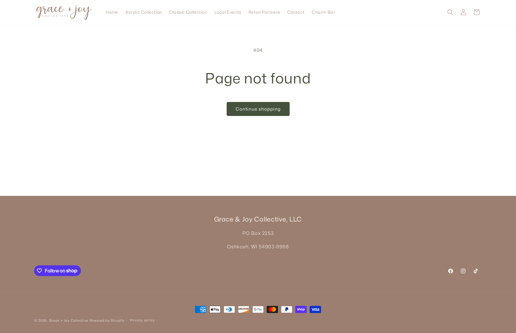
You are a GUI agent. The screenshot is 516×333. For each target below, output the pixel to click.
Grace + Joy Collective (68, 320)
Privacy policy (142, 320)
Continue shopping (258, 109)
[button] (450, 12)
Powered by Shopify (107, 320)
